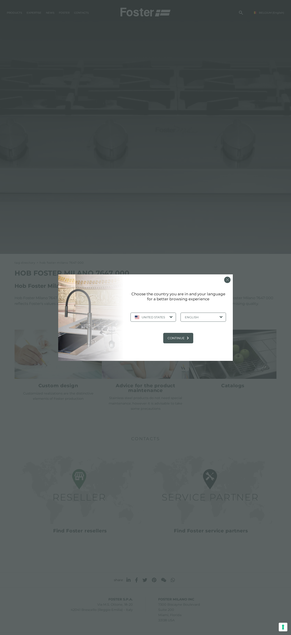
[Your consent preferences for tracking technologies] (283, 627)
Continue (176, 338)
